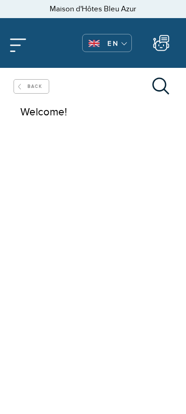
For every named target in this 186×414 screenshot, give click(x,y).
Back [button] (35, 86)
